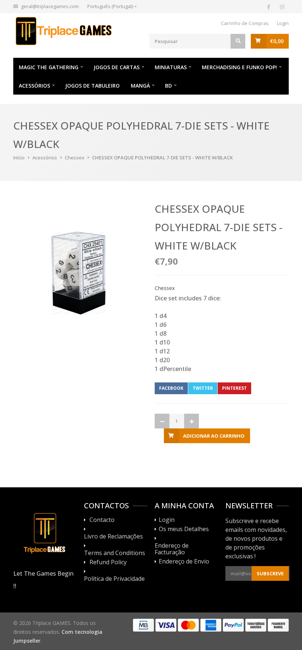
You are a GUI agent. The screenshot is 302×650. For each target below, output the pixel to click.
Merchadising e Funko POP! (239, 67)
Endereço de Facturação (172, 549)
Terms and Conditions (114, 553)
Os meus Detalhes (184, 529)
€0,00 (277, 41)
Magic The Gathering (48, 67)
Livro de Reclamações (113, 536)
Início (19, 157)
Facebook (171, 388)
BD (168, 85)
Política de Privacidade (114, 579)
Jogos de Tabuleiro (92, 85)
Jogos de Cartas (117, 67)
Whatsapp (268, 388)
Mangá (140, 85)
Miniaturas (171, 67)
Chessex (74, 157)
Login (283, 23)
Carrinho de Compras (245, 23)
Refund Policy (108, 562)
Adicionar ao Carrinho (214, 435)
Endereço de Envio (184, 561)
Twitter (203, 388)
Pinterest (234, 388)
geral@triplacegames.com (50, 6)
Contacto (102, 520)
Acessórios (34, 85)
